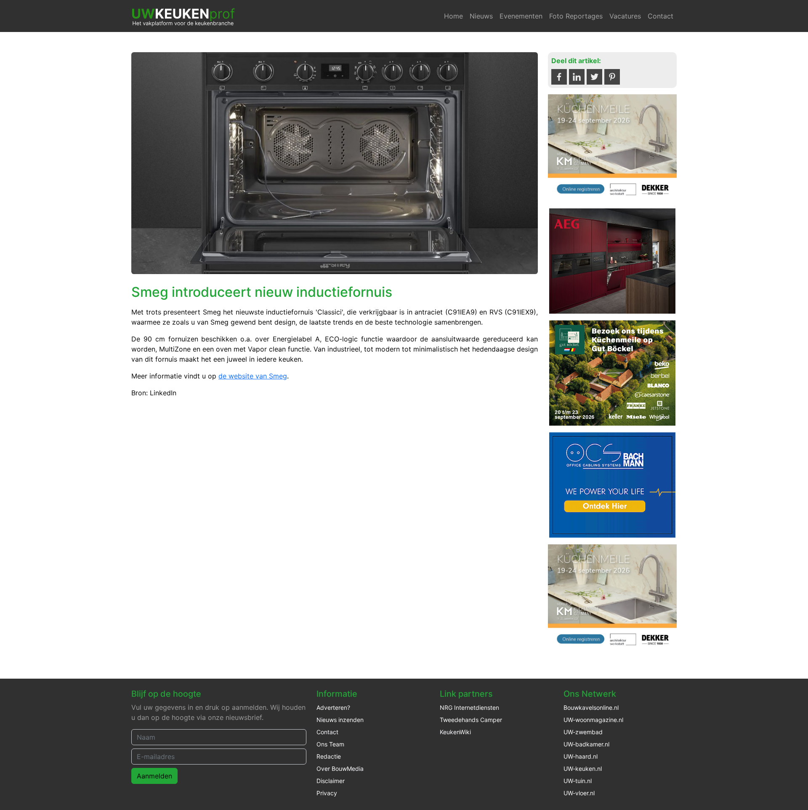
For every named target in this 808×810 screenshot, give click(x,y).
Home (453, 16)
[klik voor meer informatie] (612, 147)
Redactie (328, 756)
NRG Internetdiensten (469, 707)
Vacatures (625, 16)
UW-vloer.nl (579, 793)
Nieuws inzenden (340, 719)
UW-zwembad (583, 731)
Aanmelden (154, 776)
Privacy (326, 793)
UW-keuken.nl (582, 768)
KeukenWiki (455, 731)
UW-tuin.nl (577, 780)
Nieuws (481, 16)
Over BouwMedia (340, 768)
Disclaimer (330, 780)
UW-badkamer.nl (586, 744)
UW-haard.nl (580, 756)
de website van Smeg (252, 376)
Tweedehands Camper (471, 719)
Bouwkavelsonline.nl (591, 707)
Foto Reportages (576, 16)
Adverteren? (333, 707)
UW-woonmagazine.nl (593, 719)
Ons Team (330, 744)
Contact (660, 16)
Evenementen (521, 16)
